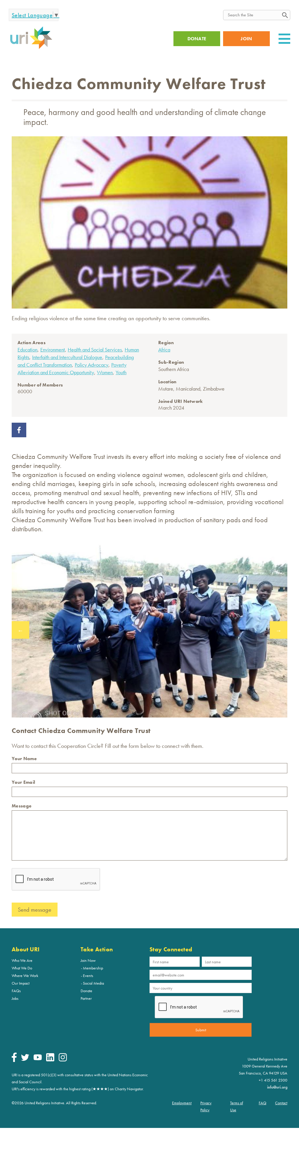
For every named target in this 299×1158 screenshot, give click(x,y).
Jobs (15, 998)
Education (27, 349)
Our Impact (20, 983)
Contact (281, 1102)
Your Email (23, 782)
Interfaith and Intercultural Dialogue (67, 357)
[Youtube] (38, 1058)
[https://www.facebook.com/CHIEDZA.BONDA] (19, 435)
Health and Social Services (95, 349)
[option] (149, 630)
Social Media (93, 983)
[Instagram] (63, 1060)
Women (105, 372)
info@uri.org (277, 1087)
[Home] (31, 48)
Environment (52, 349)
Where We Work (25, 975)
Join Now (88, 960)
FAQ (262, 1102)
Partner (86, 998)
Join (246, 39)
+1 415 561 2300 (273, 1080)
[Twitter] (25, 1059)
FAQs (16, 990)
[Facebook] (14, 1060)
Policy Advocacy (91, 364)
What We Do (22, 968)
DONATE (196, 39)
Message (22, 806)
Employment (182, 1102)
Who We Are (22, 960)
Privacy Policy (205, 1106)
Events (88, 975)
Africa (164, 349)
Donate (86, 990)
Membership (93, 968)
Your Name (24, 758)
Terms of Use (236, 1106)
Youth (121, 372)
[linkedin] (50, 1060)
